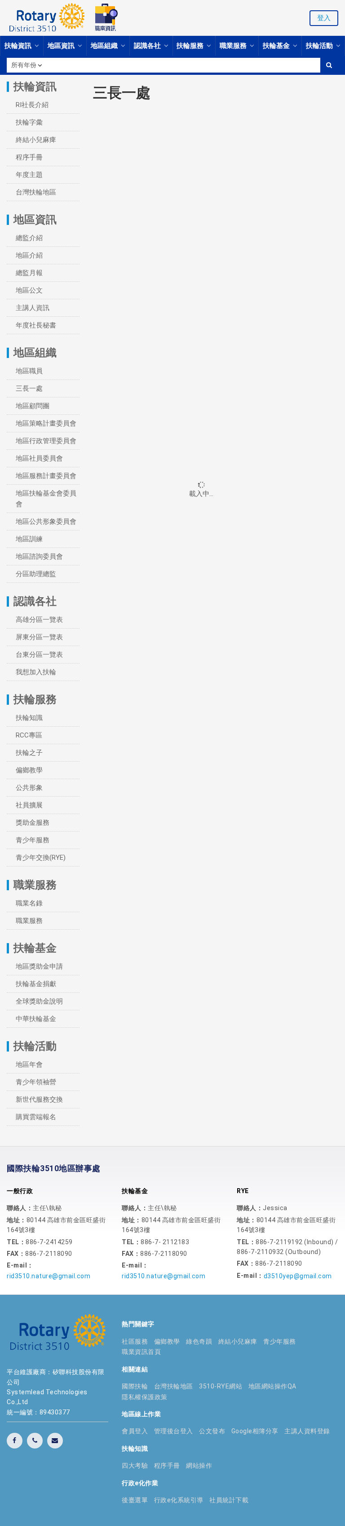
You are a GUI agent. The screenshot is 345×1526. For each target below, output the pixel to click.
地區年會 (29, 1064)
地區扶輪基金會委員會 (46, 498)
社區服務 (135, 1341)
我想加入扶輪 (36, 672)
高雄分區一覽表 (39, 620)
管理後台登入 (173, 1431)
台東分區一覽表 (39, 655)
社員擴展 (29, 805)
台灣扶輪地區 (36, 192)
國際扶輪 (135, 1386)
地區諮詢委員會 (39, 556)
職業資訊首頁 (141, 1351)
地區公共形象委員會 (46, 521)
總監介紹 (29, 238)
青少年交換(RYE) (41, 858)
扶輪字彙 (29, 122)
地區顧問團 (32, 406)
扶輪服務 (191, 46)
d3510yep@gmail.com (298, 1276)
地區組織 (105, 46)
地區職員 (29, 371)
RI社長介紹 (32, 105)
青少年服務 (32, 840)
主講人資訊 (32, 308)
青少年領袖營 (36, 1082)
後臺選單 (135, 1500)
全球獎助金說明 (39, 1001)
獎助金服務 (32, 823)
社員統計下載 (228, 1500)
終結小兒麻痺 (36, 140)
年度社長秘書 (36, 325)
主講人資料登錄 (307, 1431)
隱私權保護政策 (145, 1397)
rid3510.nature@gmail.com (48, 1276)
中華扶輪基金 (36, 1019)
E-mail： (20, 1265)
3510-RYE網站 (220, 1386)
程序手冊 (29, 157)
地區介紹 (29, 255)
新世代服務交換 (39, 1099)
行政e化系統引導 (178, 1500)
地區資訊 (62, 46)
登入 (324, 18)
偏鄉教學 (29, 770)
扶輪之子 (29, 753)
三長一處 (29, 388)
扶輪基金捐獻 (36, 984)
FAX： (16, 1253)
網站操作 (199, 1465)
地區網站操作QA (272, 1386)
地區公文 (29, 290)
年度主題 (29, 175)
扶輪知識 (29, 718)
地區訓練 (29, 539)
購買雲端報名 (36, 1117)
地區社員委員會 (39, 458)
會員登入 (135, 1431)
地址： (17, 1220)
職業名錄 (29, 903)
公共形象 (29, 788)
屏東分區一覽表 (39, 637)
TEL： (16, 1242)
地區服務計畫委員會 (46, 476)
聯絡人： (20, 1207)
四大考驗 (135, 1465)
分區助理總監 (36, 574)
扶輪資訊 (18, 46)
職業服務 (234, 46)
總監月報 (29, 273)
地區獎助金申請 (39, 966)
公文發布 (212, 1431)
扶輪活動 (320, 46)
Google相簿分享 (255, 1431)
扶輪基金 (277, 46)
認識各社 (148, 46)
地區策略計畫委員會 (46, 423)
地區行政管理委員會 (46, 441)
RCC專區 (29, 735)
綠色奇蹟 (199, 1341)
